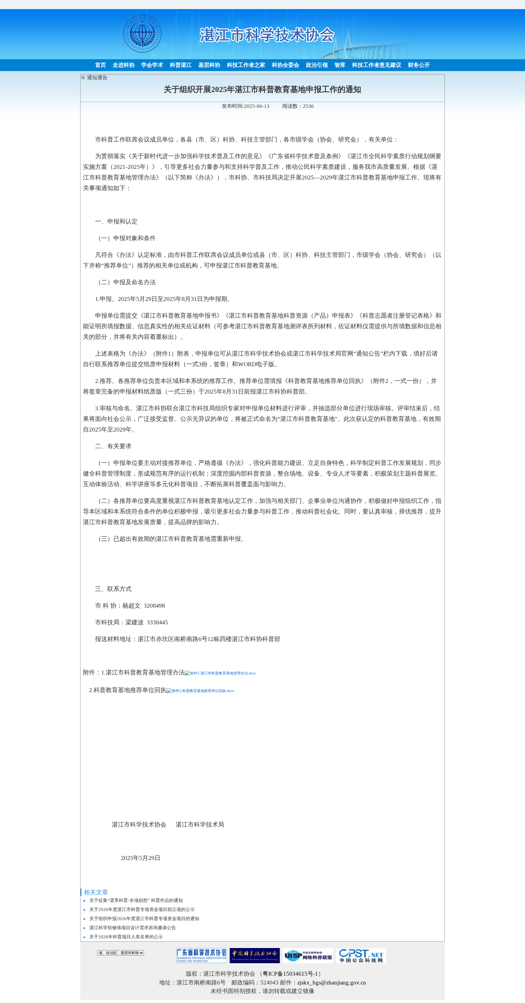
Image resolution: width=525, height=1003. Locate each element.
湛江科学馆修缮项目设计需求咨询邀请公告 (132, 927)
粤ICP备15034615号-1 (290, 974)
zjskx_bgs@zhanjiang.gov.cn (331, 982)
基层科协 (209, 65)
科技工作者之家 (246, 65)
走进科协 (124, 65)
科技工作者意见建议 (376, 65)
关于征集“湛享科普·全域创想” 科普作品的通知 (136, 900)
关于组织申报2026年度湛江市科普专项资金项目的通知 (144, 918)
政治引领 (317, 65)
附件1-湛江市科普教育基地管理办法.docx (223, 673)
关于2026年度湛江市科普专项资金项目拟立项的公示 (142, 909)
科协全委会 (285, 65)
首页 (100, 65)
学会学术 (152, 65)
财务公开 (419, 65)
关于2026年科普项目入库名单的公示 (126, 936)
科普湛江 (181, 65)
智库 (340, 65)
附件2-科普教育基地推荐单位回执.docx (203, 691)
